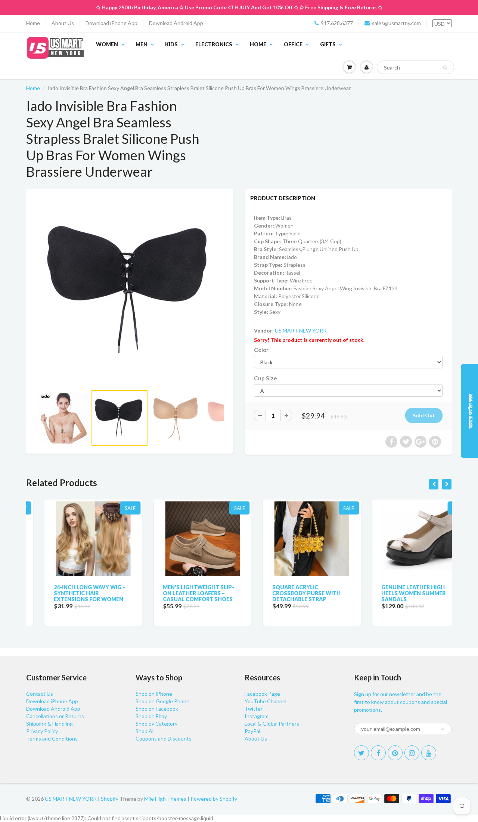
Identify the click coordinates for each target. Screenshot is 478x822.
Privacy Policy (42, 731)
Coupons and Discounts (164, 738)
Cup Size (265, 378)
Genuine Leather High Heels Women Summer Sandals (395, 593)
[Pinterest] (395, 752)
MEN (142, 44)
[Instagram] (411, 752)
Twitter (254, 708)
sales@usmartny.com (396, 23)
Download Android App (176, 23)
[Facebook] (378, 752)
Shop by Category (156, 723)
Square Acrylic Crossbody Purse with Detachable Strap (288, 593)
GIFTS (328, 44)
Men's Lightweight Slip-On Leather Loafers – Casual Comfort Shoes (180, 593)
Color (261, 349)
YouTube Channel (265, 701)
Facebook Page (262, 693)
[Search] (445, 68)
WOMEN (107, 44)
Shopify (109, 798)
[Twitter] (361, 752)
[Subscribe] (442, 729)
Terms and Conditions (52, 738)
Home (33, 23)
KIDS (171, 44)
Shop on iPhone (154, 693)
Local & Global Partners (272, 723)
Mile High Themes (165, 798)
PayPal (252, 731)
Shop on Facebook (157, 708)
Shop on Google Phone (162, 701)
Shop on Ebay (151, 716)
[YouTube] (428, 752)
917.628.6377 (337, 23)
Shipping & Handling (49, 723)
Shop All (145, 731)
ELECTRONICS (213, 44)
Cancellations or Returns (55, 716)
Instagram (257, 716)
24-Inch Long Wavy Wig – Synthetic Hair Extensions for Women (71, 593)
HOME (258, 44)
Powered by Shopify (213, 798)
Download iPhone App (111, 23)
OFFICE (293, 44)
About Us (63, 23)
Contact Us (39, 693)
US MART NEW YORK (301, 330)
